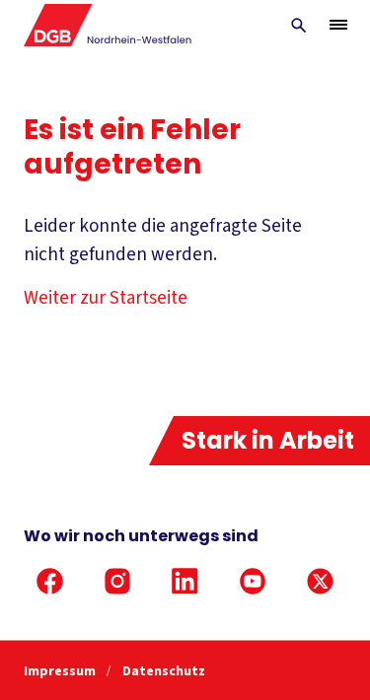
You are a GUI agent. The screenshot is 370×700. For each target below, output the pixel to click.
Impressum (61, 671)
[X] (320, 581)
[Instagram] (118, 581)
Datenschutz (163, 671)
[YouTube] (253, 581)
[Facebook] (50, 581)
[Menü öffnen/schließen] (338, 24)
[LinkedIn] (185, 581)
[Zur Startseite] (108, 25)
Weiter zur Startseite (105, 298)
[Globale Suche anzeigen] (299, 25)
